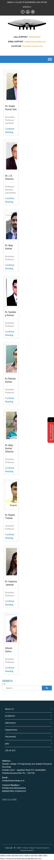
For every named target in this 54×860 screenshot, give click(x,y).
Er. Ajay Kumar (9, 246)
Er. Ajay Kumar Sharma (9, 448)
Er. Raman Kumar (10, 380)
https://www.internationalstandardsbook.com (20, 858)
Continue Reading (9, 130)
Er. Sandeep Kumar (10, 313)
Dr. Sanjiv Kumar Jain (11, 107)
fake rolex (43, 855)
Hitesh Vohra (8, 649)
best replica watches (28, 855)
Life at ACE (10, 750)
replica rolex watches (9, 855)
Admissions (10, 722)
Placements (10, 736)
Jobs (7, 743)
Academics (10, 715)
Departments (11, 729)
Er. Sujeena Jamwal (11, 583)
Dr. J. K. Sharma (9, 177)
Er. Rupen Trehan (10, 516)
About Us (9, 709)
